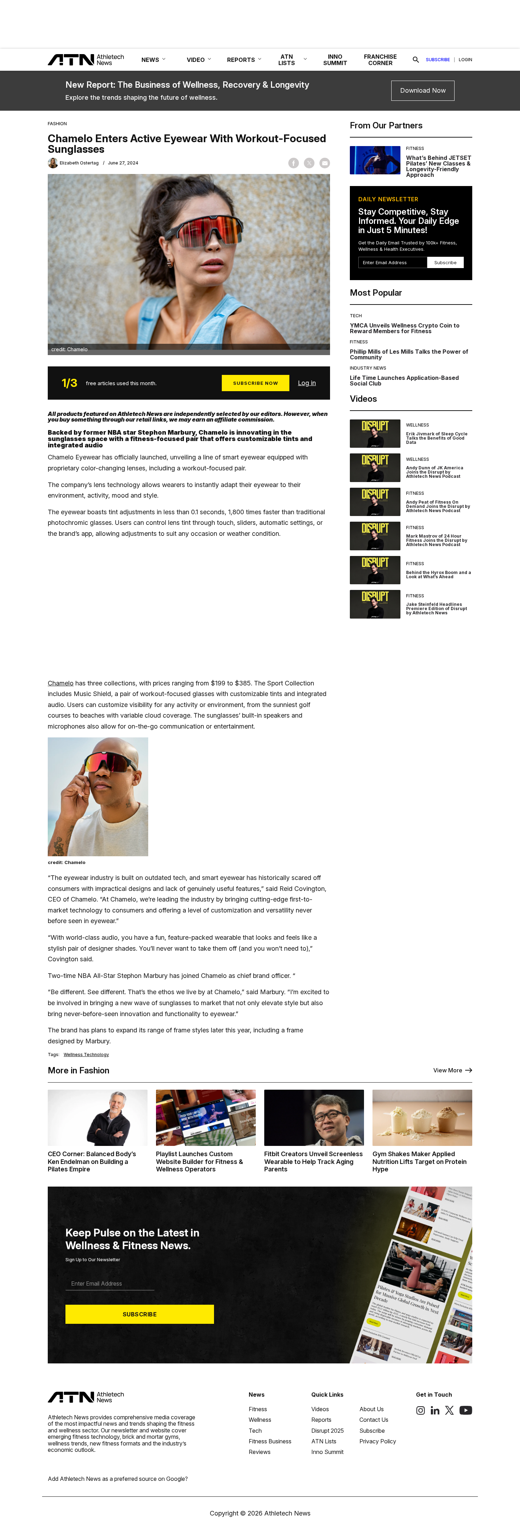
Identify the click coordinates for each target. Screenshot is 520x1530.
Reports (321, 1419)
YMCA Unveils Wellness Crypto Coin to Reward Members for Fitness (405, 328)
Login (465, 59)
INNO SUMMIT (335, 59)
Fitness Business (270, 1441)
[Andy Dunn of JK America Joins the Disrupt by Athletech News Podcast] (375, 467)
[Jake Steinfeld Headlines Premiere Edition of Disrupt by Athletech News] (375, 604)
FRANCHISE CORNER (380, 59)
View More (447, 1070)
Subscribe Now (255, 383)
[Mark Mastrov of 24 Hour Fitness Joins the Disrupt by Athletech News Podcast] (375, 536)
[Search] (416, 59)
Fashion (57, 123)
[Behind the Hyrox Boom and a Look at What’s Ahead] (375, 570)
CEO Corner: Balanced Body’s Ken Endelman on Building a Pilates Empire (92, 1161)
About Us (371, 1409)
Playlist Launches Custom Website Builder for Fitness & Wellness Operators (199, 1161)
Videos (320, 1409)
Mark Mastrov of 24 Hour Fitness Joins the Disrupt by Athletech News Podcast (436, 540)
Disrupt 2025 (327, 1430)
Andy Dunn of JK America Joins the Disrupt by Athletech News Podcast (434, 472)
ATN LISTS (286, 59)
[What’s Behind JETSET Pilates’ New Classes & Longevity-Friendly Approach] (375, 162)
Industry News (368, 368)
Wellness (417, 425)
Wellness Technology (86, 1054)
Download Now (423, 90)
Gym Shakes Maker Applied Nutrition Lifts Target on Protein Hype (419, 1161)
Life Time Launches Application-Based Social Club (404, 380)
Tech (356, 315)
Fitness (415, 148)
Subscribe (438, 59)
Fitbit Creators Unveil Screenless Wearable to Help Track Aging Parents (313, 1161)
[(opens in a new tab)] (420, 1412)
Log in (307, 383)
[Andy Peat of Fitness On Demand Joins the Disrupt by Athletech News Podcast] (375, 502)
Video (196, 59)
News (257, 1394)
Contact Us (373, 1419)
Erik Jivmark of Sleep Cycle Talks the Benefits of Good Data (437, 438)
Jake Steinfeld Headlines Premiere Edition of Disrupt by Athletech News (436, 608)
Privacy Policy (377, 1441)
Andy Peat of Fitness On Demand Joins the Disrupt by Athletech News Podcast (438, 506)
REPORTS (241, 59)
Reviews (260, 1451)
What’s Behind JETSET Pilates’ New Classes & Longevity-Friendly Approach (439, 166)
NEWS (150, 59)
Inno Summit (327, 1451)
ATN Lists (323, 1441)
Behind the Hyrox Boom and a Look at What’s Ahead (438, 574)
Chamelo (61, 683)
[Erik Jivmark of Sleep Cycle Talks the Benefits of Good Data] (375, 433)
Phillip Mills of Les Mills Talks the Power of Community (409, 354)
